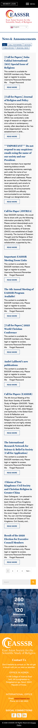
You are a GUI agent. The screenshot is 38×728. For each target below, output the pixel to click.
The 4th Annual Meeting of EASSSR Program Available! (19, 293)
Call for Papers (15, 45)
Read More (13, 87)
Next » (28, 571)
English (16, 27)
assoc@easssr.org (22, 698)
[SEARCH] (33, 582)
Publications (8, 48)
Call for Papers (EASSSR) (18, 394)
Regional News (22, 48)
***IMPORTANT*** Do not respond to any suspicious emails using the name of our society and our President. (18, 153)
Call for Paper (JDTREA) (18, 211)
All (4, 45)
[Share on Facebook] (13, 715)
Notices (27, 45)
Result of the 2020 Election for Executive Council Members (16, 539)
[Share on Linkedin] (24, 715)
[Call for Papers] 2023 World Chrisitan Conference (17, 329)
